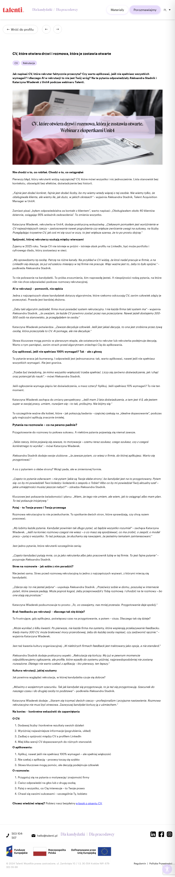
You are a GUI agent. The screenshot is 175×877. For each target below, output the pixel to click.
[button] (167, 9)
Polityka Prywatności (160, 863)
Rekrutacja (29, 63)
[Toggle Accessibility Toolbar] (167, 869)
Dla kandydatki (42, 10)
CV (16, 63)
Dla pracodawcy (67, 10)
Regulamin (140, 863)
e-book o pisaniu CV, (89, 803)
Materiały (117, 10)
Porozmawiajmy (145, 10)
